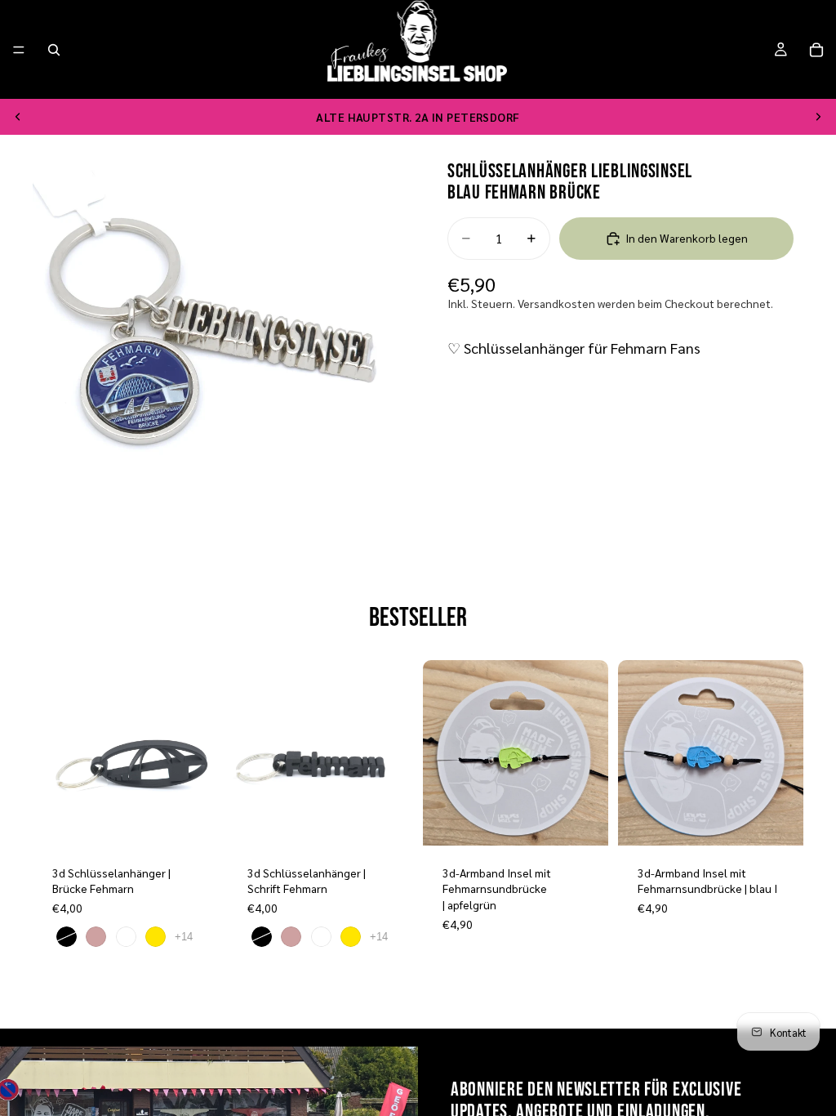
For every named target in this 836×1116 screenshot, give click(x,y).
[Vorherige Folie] (18, 117)
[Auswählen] (192, 820)
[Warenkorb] (816, 50)
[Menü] (19, 50)
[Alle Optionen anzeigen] (184, 936)
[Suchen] (54, 50)
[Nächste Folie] (818, 117)
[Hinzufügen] (583, 820)
